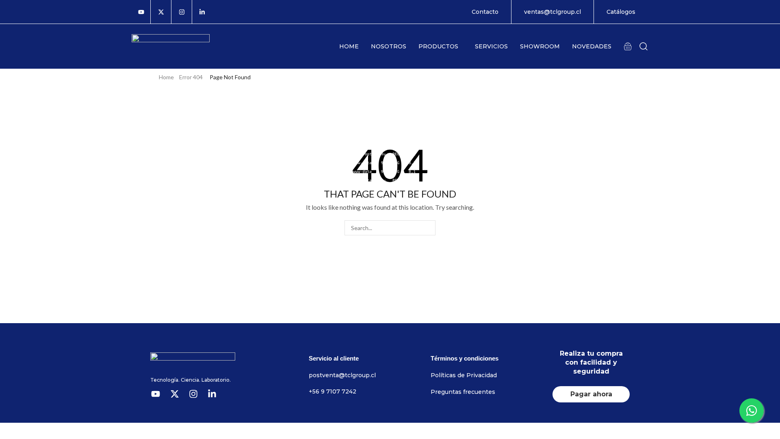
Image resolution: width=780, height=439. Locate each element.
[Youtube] (141, 12)
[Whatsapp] (751, 410)
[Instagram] (181, 12)
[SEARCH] (428, 227)
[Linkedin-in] (202, 12)
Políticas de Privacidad (464, 375)
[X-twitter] (161, 12)
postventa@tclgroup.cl (342, 375)
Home (166, 77)
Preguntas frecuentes (463, 392)
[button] (628, 45)
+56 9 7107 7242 (332, 391)
